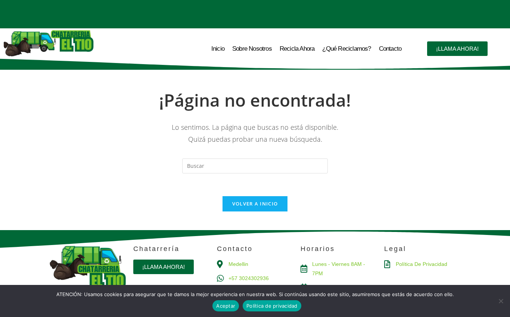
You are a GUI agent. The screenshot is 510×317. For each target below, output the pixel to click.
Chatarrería (156, 248)
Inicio (217, 48)
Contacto (390, 48)
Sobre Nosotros (252, 48)
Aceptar (225, 306)
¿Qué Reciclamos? (346, 48)
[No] (500, 301)
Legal (395, 248)
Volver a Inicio (255, 203)
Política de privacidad (272, 306)
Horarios (318, 248)
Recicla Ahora (297, 48)
